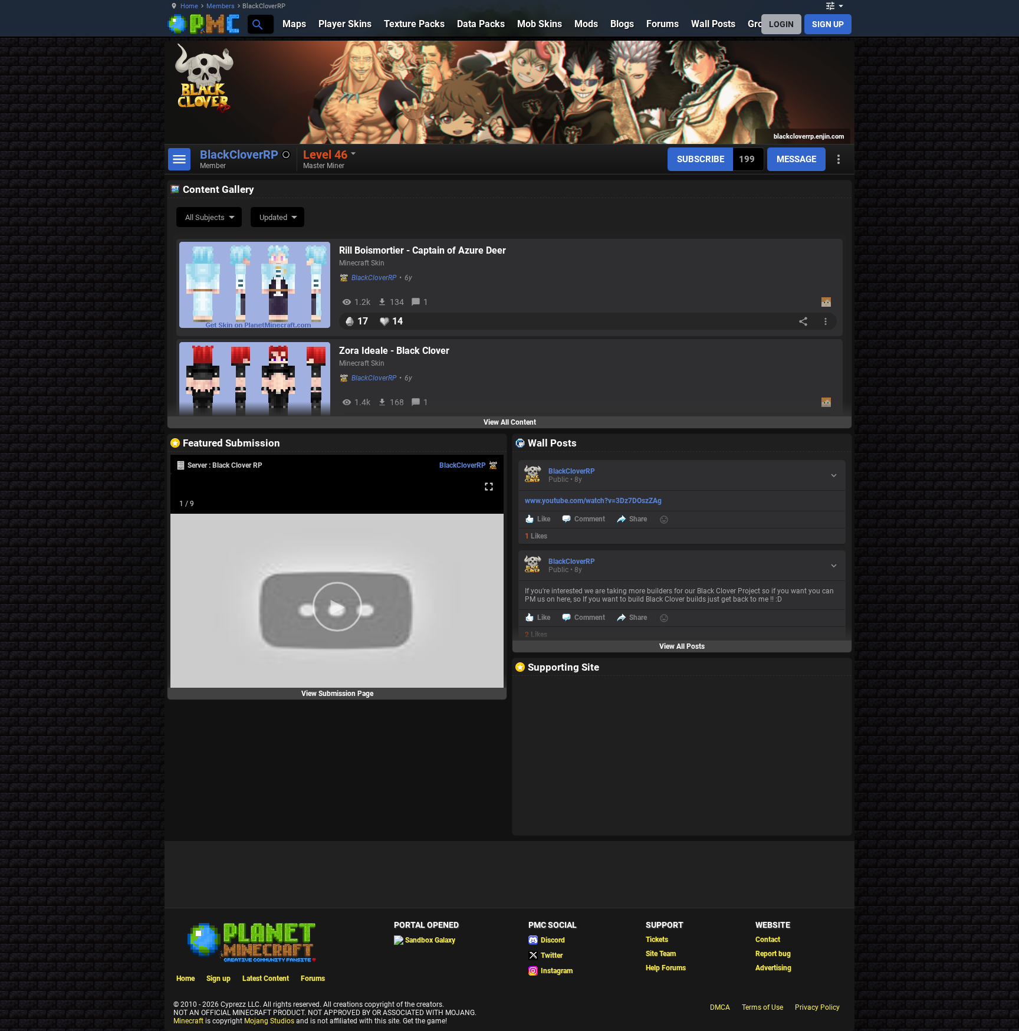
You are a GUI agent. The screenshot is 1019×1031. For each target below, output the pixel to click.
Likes (536, 536)
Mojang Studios (269, 1021)
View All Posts (682, 646)
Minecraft (188, 1021)
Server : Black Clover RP (225, 465)
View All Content (510, 422)
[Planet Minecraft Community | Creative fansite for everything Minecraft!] (250, 941)
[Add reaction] (664, 519)
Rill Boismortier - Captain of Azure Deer (422, 250)
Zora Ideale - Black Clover (394, 350)
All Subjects (205, 217)
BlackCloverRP (373, 278)
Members (220, 6)
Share (638, 519)
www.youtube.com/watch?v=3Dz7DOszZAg (593, 501)
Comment (589, 519)
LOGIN (781, 24)
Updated (273, 217)
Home (189, 6)
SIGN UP (828, 24)
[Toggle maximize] (489, 487)
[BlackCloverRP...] (257, 24)
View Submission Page (337, 693)
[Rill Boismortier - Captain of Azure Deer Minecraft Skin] (254, 285)
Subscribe (700, 159)
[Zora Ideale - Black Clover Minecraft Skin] (254, 385)
